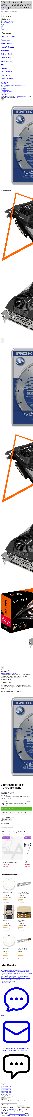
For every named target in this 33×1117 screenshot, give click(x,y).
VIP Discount (8, 979)
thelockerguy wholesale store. (17, 1114)
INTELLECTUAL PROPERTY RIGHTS (18, 1115)
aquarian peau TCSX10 (8, 892)
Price (19, 970)
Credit (8, 971)
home (2, 96)
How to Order (14, 970)
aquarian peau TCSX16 (8, 948)
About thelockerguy (6, 976)
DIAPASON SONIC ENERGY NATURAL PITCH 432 (23, 949)
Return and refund (11, 973)
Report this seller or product (8, 673)
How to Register (5, 970)
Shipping (17, 971)
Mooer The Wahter (7, 920)
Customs (22, 971)
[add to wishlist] (1, 820)
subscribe (3, 1099)
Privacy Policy (8, 978)
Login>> (7, 866)
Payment (12, 971)
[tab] (16, 691)
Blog (13, 976)
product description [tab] (6, 690)
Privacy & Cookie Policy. (11, 1109)
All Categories (16, 979)
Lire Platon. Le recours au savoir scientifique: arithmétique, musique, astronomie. (10, 861)
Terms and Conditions (19, 978)
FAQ (9, 982)
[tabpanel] (16, 736)
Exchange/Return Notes (7, 827)
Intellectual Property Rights (24, 973)
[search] (1, 15)
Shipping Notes (5, 823)
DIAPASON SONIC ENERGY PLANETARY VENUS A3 (23, 893)
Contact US (4, 982)
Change (29, 801)
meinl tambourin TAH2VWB (21, 921)
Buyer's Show (19, 976)
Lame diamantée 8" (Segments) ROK (15, 96)
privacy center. (5, 1112)
